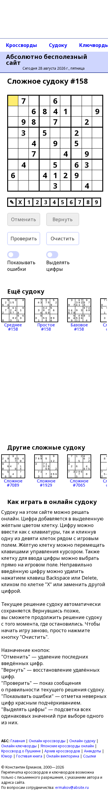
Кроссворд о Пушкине (20, 751)
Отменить (23, 219)
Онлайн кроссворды (47, 740)
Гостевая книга (29, 756)
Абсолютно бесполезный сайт (46, 60)
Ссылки (89, 756)
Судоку (58, 45)
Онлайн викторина (62, 756)
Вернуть (62, 219)
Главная (17, 740)
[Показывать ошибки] (13, 254)
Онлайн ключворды (19, 745)
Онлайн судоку (82, 740)
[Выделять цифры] (52, 254)
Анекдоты (92, 751)
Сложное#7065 (79, 482)
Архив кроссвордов (62, 751)
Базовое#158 (79, 326)
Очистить (62, 238)
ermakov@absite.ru (72, 787)
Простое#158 (46, 326)
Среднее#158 (13, 326)
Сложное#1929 (46, 482)
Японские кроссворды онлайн (67, 745)
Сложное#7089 (13, 482)
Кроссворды (21, 45)
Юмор (6, 756)
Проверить (23, 238)
